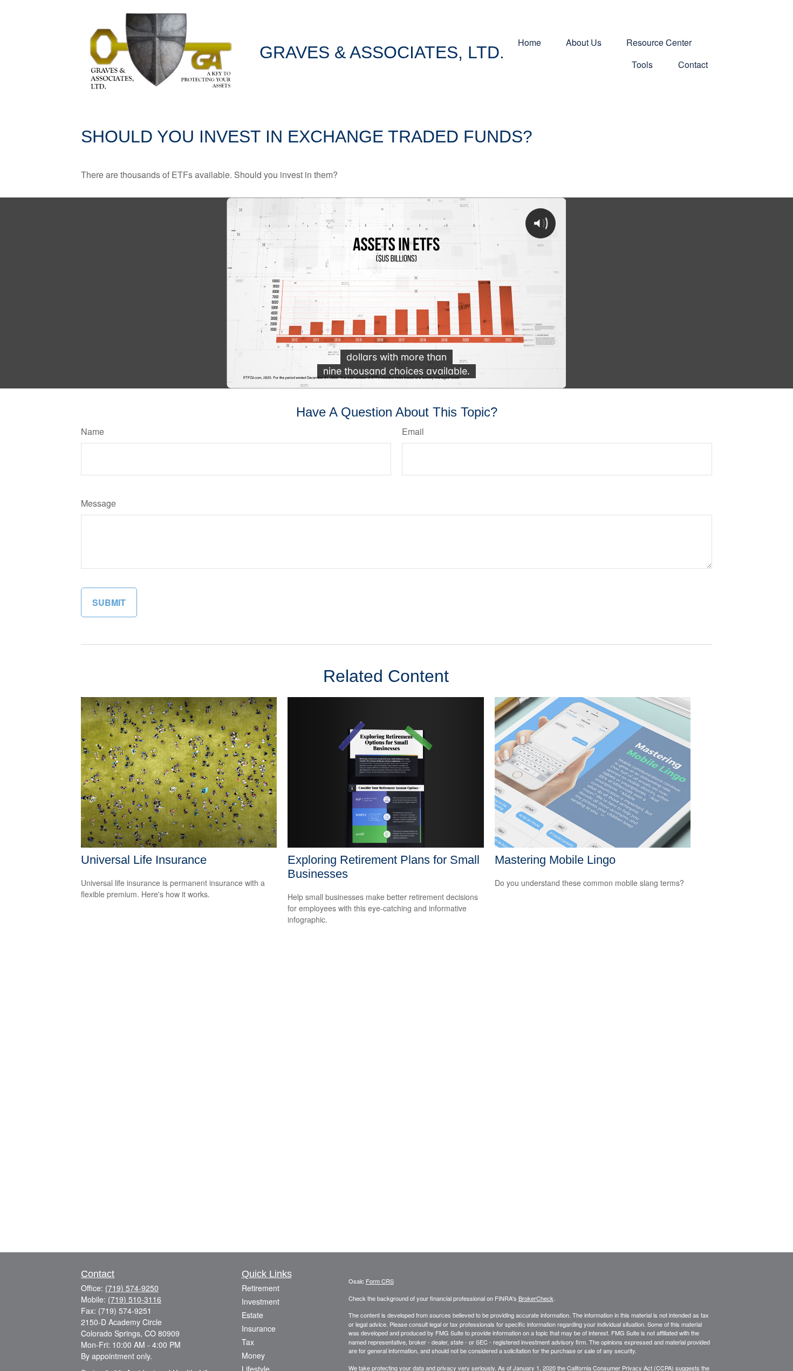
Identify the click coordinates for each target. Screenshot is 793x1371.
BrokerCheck (535, 1298)
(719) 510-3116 (134, 1299)
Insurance (259, 1328)
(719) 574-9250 (132, 1288)
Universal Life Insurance (144, 860)
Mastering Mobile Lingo (555, 860)
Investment (260, 1301)
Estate (252, 1314)
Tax (248, 1341)
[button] (529, 41)
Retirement (260, 1288)
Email (413, 431)
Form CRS (380, 1281)
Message (98, 503)
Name (92, 431)
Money (253, 1355)
